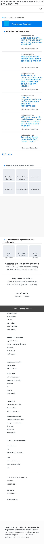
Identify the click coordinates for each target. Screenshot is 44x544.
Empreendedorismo (13, 461)
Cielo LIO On (11, 350)
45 (9, 154)
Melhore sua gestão (14, 416)
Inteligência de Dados (14, 423)
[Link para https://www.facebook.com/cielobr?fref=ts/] (7, 517)
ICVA (8, 467)
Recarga (9, 390)
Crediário (10, 383)
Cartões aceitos (12, 313)
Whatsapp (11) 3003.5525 (15, 452)
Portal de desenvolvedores (16, 440)
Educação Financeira (13, 464)
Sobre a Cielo (11, 323)
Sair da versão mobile (22, 309)
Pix (7, 387)
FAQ (8, 449)
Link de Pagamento (13, 377)
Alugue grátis (11, 365)
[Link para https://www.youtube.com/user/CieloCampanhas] (24, 517)
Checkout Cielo (11, 408)
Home (4, 17)
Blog (8, 457)
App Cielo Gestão (12, 341)
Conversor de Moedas (14, 380)
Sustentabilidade (12, 326)
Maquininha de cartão (15, 337)
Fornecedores (11, 316)
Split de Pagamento (13, 411)
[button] (5, 9)
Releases (9, 320)
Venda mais (11, 373)
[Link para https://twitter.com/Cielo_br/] (18, 517)
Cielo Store (10, 429)
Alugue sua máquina (14, 362)
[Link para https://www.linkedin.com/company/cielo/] (13, 517)
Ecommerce (11, 401)
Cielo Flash (10, 347)
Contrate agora (12, 368)
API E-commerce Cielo (14, 404)
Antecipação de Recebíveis (15, 419)
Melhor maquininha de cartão (16, 344)
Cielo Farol (10, 426)
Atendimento (11, 446)
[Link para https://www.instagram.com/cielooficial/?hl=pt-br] (35, 517)
